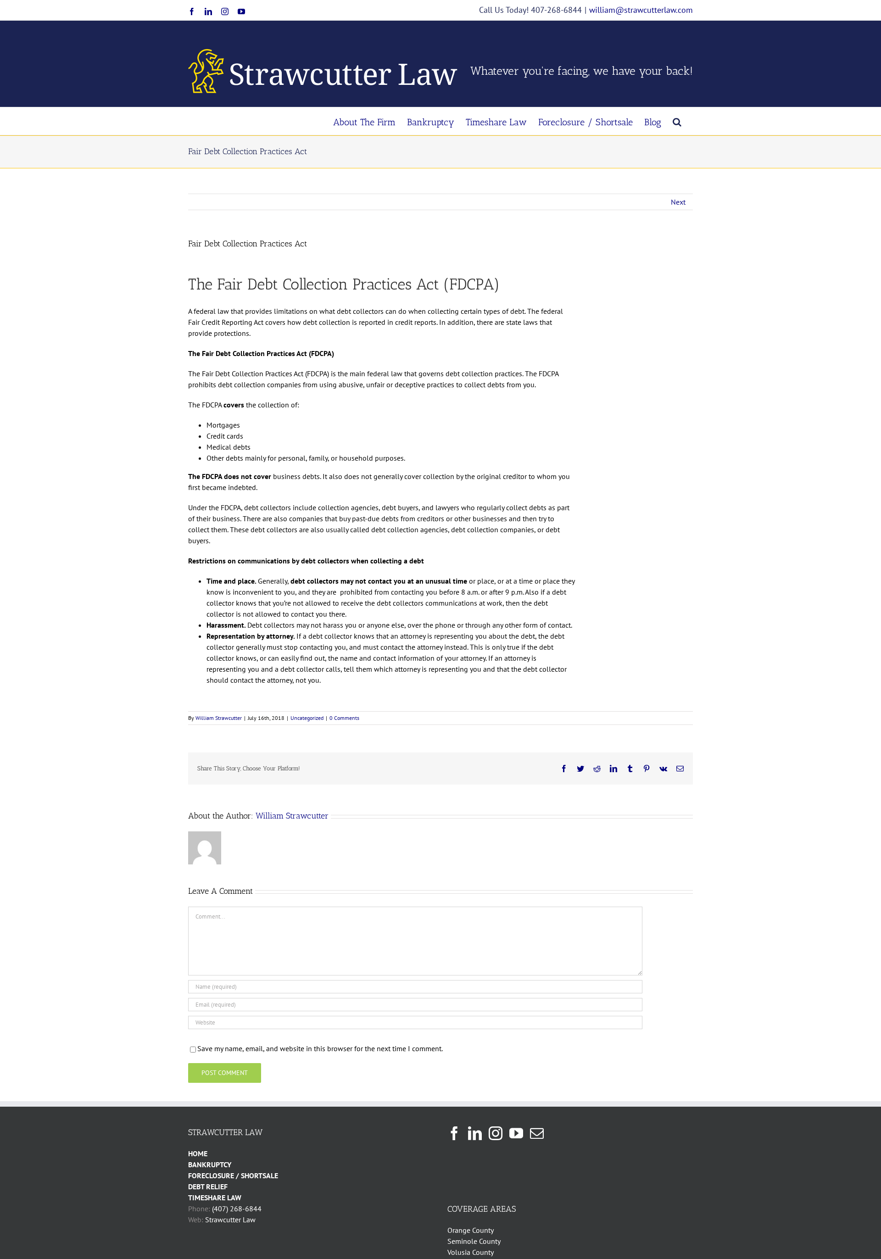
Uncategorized (306, 717)
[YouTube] (516, 1133)
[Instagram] (495, 1133)
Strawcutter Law (230, 1219)
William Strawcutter (218, 717)
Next (678, 201)
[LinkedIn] (475, 1133)
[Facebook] (454, 1133)
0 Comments (344, 717)
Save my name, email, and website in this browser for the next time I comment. (320, 1048)
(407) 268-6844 (237, 1208)
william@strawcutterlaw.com (641, 10)
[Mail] (537, 1133)
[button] (677, 121)
